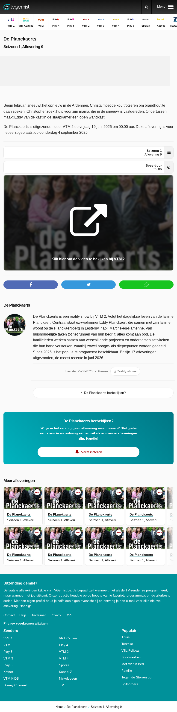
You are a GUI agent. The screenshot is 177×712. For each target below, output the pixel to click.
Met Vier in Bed (132, 664)
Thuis (125, 637)
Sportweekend (131, 657)
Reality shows (126, 371)
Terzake (127, 644)
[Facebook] (30, 284)
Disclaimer (38, 615)
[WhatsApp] (146, 284)
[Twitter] (88, 284)
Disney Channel (15, 685)
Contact (9, 615)
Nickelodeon (68, 678)
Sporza (64, 665)
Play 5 (7, 651)
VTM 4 (64, 658)
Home (59, 707)
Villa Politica (130, 650)
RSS (69, 615)
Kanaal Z (65, 672)
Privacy (55, 615)
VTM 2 (64, 651)
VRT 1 (8, 638)
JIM (61, 685)
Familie (126, 670)
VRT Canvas (68, 638)
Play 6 (7, 665)
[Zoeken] (146, 7)
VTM (6, 645)
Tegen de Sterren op (136, 677)
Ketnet (8, 672)
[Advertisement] (88, 71)
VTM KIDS (11, 678)
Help (22, 615)
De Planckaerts (16, 305)
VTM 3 (8, 658)
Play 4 (63, 645)
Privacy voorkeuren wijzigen (25, 623)
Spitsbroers (129, 684)
